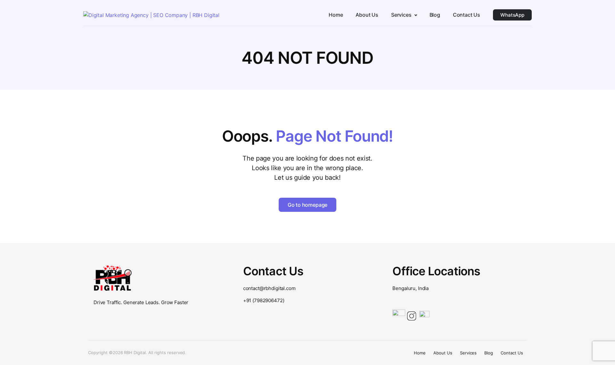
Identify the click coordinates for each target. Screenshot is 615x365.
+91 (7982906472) (263, 300)
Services (468, 352)
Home (420, 352)
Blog (488, 352)
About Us (442, 352)
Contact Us (512, 352)
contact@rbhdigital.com (269, 288)
